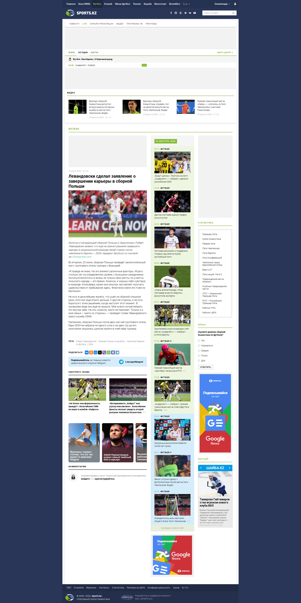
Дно (203, 360)
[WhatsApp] (108, 352)
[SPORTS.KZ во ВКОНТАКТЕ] (190, 13)
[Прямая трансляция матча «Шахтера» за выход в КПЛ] (172, 354)
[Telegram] (117, 352)
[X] (99, 352)
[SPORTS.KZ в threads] (180, 13)
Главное (71, 4)
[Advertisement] (150, 39)
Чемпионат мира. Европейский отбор (212, 263)
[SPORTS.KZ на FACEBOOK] (171, 13)
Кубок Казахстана (211, 239)
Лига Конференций (212, 258)
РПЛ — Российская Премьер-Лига (212, 301)
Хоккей (108, 4)
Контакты (104, 587)
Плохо (204, 355)
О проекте (79, 587)
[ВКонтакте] (86, 352)
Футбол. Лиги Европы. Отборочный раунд (92, 59)
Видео (120, 24)
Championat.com (81, 256)
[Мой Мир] (95, 352)
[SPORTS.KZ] (215, 413)
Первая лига (208, 243)
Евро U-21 (207, 269)
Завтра (94, 52)
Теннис (137, 4)
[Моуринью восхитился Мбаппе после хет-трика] (172, 430)
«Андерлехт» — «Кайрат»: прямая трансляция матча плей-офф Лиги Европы (171, 407)
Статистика (118, 587)
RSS (186, 587)
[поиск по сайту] (233, 13)
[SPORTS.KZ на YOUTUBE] (194, 13)
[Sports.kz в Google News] (172, 574)
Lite (84, 24)
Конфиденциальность (159, 587)
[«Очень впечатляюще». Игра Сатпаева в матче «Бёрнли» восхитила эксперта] (172, 276)
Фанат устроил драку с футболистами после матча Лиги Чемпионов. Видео (171, 482)
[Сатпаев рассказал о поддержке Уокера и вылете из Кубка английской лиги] (172, 237)
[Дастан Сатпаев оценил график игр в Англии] (172, 201)
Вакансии (91, 587)
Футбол (97, 4)
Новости (74, 24)
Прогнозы (151, 24)
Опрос (202, 324)
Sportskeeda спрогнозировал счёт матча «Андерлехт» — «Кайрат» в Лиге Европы (171, 332)
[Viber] (103, 352)
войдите (85, 479)
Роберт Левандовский (86, 341)
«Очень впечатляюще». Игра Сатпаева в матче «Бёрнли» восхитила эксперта (168, 293)
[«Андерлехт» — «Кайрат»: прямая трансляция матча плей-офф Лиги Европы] (172, 391)
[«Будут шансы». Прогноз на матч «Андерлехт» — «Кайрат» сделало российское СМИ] (172, 162)
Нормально (207, 345)
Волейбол (174, 4)
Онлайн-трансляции (102, 24)
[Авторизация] (233, 3)
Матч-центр (224, 52)
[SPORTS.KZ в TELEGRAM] (185, 13)
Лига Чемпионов (210, 248)
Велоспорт (160, 4)
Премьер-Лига (209, 234)
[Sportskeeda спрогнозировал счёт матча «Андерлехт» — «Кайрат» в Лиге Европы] (172, 315)
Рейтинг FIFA (209, 308)
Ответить (205, 367)
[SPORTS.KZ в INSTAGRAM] (176, 13)
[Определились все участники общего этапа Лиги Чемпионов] (172, 505)
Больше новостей (172, 528)
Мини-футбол (122, 4)
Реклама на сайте (136, 587)
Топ (203, 340)
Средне (205, 350)
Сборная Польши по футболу (111, 341)
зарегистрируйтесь (105, 479)
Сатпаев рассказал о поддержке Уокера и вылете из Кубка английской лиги (171, 254)
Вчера (72, 52)
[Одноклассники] (90, 352)
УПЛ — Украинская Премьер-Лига (212, 294)
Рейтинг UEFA (209, 312)
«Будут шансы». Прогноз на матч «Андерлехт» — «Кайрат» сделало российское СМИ (171, 179)
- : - (144, 65)
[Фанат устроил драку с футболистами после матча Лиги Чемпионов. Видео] (172, 466)
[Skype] (112, 352)
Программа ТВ (135, 24)
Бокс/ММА (84, 4)
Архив (176, 587)
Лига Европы (209, 253)
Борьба (148, 4)
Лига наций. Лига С (212, 274)
